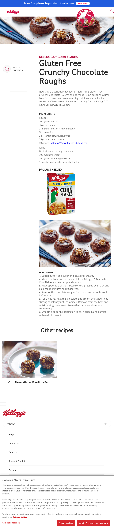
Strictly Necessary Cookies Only (93, 523)
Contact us (14, 443)
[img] (13, 12)
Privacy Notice (20, 517)
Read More (82, 3)
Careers (13, 452)
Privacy (12, 470)
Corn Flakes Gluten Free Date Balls (29, 382)
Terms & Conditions (18, 461)
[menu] (9, 31)
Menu (11, 423)
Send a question (18, 69)
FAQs (11, 434)
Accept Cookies (66, 523)
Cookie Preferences (11, 522)
